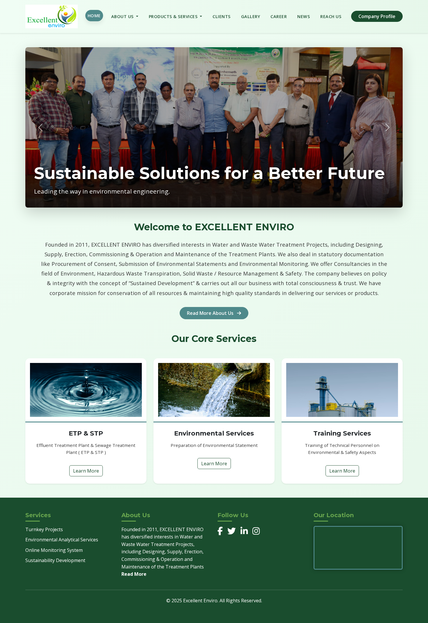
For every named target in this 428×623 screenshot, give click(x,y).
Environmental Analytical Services (61, 539)
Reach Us (330, 16)
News (303, 16)
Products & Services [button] (174, 16)
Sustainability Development (55, 560)
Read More (133, 574)
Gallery (250, 16)
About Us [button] (123, 16)
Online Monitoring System (54, 550)
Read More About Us (211, 313)
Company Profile (376, 16)
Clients (222, 16)
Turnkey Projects (44, 529)
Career (278, 16)
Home (94, 15)
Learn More (86, 471)
